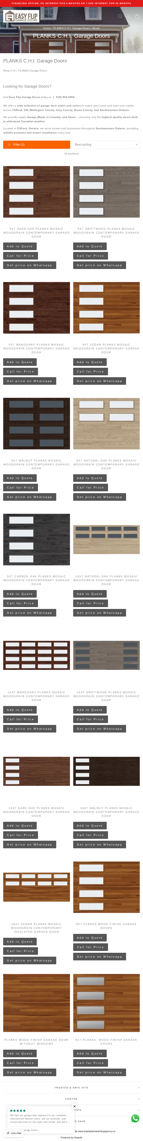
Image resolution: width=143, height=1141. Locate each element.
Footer (71, 1099)
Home (47, 28)
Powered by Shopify (71, 1137)
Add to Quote (20, 246)
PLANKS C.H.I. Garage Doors (71, 28)
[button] (74, 1106)
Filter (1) (18, 144)
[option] (71, 3)
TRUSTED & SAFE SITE (71, 1088)
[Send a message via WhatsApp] (135, 1118)
